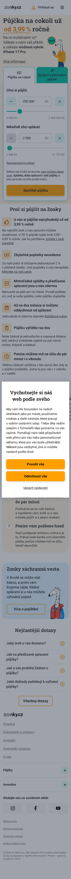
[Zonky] (12, 7)
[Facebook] (35, 808)
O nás (7, 757)
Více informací (14, 61)
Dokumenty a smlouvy (18, 732)
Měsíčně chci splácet (23, 127)
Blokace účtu (10, 821)
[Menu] (62, 7)
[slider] (20, 111)
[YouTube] (58, 808)
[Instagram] (13, 808)
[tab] (19, 75)
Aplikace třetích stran (14, 843)
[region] (35, 664)
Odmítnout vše (35, 476)
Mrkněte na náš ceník (17, 272)
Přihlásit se (46, 7)
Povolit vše (35, 464)
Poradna (9, 724)
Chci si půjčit (17, 90)
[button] (35, 643)
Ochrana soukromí (13, 828)
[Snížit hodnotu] (11, 101)
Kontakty (9, 740)
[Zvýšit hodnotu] (59, 101)
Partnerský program (17, 748)
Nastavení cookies (13, 836)
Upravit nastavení (35, 488)
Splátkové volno (56, 316)
